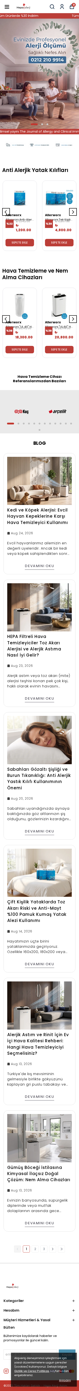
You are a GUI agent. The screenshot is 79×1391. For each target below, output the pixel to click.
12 (71, 423)
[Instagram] (6, 1371)
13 (39, 430)
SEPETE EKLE (20, 242)
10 (60, 423)
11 (66, 423)
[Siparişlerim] (62, 6)
